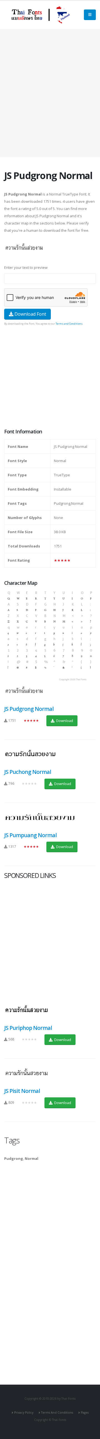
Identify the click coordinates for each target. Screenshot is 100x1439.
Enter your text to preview (26, 267)
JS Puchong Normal (27, 772)
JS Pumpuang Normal (30, 835)
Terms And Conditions (57, 1412)
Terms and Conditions (69, 323)
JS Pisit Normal (22, 1091)
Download (64, 720)
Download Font (29, 314)
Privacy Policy (23, 1412)
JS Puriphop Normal (28, 1028)
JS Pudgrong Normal (29, 709)
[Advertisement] (50, 93)
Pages (85, 1412)
